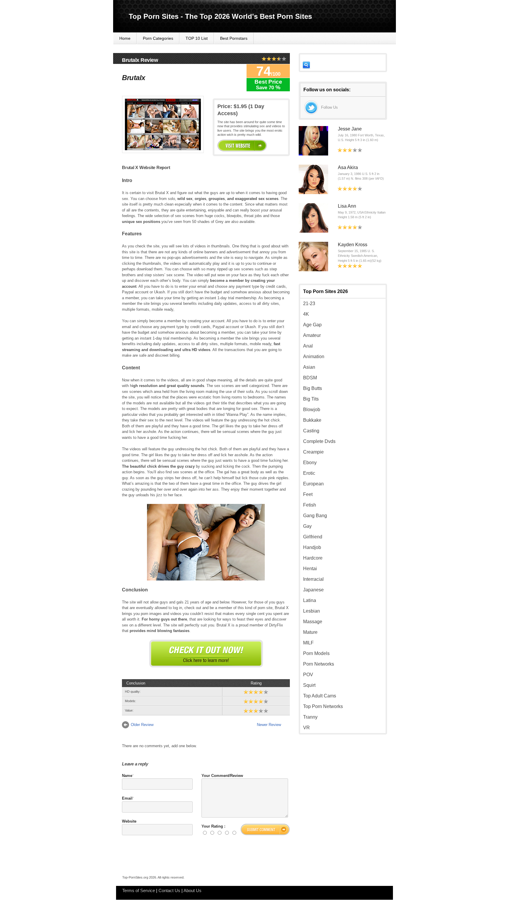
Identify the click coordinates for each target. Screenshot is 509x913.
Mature (310, 632)
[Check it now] (206, 653)
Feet (308, 494)
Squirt (309, 685)
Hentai (310, 568)
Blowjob (311, 409)
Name (127, 775)
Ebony (310, 462)
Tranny (310, 717)
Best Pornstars (233, 38)
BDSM (310, 377)
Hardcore (313, 557)
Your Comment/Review (222, 775)
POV (308, 674)
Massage (312, 621)
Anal (308, 345)
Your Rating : (213, 826)
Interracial (313, 579)
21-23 (309, 303)
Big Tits (311, 398)
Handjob (312, 547)
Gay (307, 526)
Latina (309, 600)
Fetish (309, 504)
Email (127, 798)
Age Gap (312, 324)
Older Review (142, 724)
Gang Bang (315, 515)
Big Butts (312, 388)
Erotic (309, 473)
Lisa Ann (347, 206)
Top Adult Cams (319, 695)
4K (306, 314)
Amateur (312, 335)
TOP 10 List (197, 38)
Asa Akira (348, 167)
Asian (309, 367)
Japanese (313, 589)
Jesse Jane (350, 128)
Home (124, 38)
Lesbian (311, 610)
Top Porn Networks (323, 706)
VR (306, 727)
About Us (192, 890)
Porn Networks (318, 663)
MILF (308, 642)
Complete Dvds (319, 441)
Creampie (313, 451)
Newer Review (269, 724)
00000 (242, 145)
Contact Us (169, 890)
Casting (311, 430)
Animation (313, 356)
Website (129, 821)
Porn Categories (158, 38)
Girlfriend (312, 536)
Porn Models (316, 653)
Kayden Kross (352, 244)
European (313, 483)
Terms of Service (138, 890)
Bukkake (312, 420)
